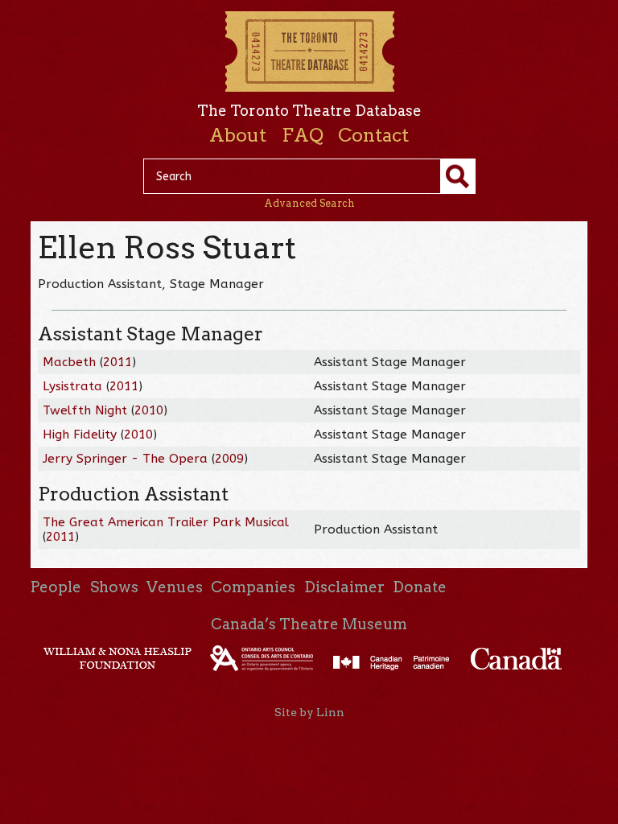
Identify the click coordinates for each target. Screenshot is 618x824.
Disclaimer (344, 587)
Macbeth (69, 362)
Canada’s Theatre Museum (309, 624)
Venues (174, 587)
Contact (373, 135)
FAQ (302, 135)
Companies (253, 587)
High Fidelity (80, 434)
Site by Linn (309, 712)
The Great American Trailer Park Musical (166, 522)
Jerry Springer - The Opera (125, 458)
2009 (229, 458)
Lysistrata (72, 386)
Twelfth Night (85, 410)
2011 (117, 362)
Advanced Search (309, 203)
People (56, 587)
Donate (420, 587)
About (237, 135)
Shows (114, 587)
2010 (148, 410)
